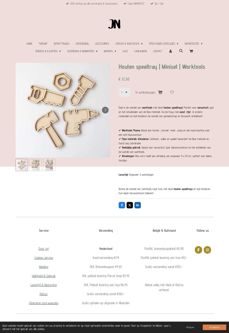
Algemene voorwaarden (43, 303)
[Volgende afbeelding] (105, 110)
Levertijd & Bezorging (44, 285)
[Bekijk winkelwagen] (191, 51)
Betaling (43, 267)
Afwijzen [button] (190, 327)
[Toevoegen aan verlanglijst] (172, 92)
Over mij (44, 249)
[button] (22, 165)
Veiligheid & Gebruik (44, 276)
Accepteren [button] (214, 327)
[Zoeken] (181, 50)
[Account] (170, 51)
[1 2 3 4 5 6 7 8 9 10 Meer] (124, 92)
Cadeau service (44, 258)
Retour (44, 294)
